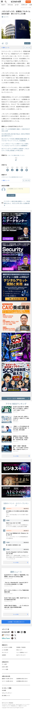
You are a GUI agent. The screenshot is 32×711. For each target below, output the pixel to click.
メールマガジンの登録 (7, 647)
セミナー (3, 4)
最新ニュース (6, 47)
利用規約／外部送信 (20, 647)
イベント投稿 (5, 669)
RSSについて (19, 650)
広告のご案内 (5, 666)
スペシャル (10, 4)
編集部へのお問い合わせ (7, 678)
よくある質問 (5, 650)
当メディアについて (20, 655)
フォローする (27, 47)
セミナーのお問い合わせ (7, 681)
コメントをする (11, 195)
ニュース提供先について (21, 652)
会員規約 (4, 655)
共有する (28, 43)
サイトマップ (5, 652)
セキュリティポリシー (7, 693)
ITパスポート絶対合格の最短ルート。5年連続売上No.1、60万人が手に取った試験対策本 (17, 203)
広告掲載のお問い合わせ (21, 681)
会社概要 (4, 690)
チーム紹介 (4, 664)
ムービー (17, 4)
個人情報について (6, 695)
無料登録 (28, 1)
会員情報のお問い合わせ (21, 678)
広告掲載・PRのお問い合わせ (15, 622)
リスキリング (24, 4)
